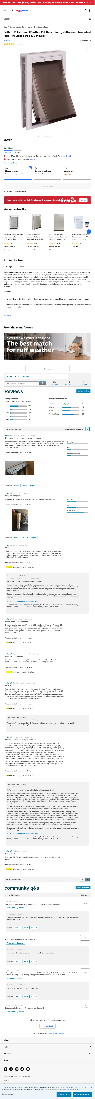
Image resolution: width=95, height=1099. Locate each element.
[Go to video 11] (56, 136)
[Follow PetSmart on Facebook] (5, 1075)
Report (33, 485)
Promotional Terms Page (56, 1033)
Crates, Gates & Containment (21, 27)
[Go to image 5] (45, 136)
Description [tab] (10, 267)
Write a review (84, 391)
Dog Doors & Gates (41, 27)
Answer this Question (15, 908)
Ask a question (83, 887)
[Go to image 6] (47, 136)
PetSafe (7, 40)
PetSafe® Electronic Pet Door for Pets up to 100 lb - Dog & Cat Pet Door (81, 237)
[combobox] (47, 19)
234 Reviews (25, 377)
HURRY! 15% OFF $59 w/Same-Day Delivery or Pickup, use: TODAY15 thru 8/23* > (47, 2)
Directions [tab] (22, 267)
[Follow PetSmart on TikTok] (22, 1075)
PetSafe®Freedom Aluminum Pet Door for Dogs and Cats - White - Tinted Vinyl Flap (35, 237)
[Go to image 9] (53, 136)
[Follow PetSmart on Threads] (17, 1075)
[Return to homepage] (22, 10)
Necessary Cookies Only (81, 1094)
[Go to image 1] (38, 136)
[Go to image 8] (51, 136)
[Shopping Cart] (90, 10)
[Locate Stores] (85, 10)
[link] (10, 376)
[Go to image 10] (54, 136)
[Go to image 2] (40, 136)
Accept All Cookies (62, 1094)
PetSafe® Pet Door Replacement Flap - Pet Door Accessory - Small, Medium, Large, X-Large (58, 237)
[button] (87, 879)
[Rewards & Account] (12, 10)
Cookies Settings (7, 1094)
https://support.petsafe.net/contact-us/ (22, 601)
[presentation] (20, 468)
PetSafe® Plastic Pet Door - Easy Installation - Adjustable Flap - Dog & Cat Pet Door (13, 237)
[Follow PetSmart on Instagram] (11, 1075)
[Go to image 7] (49, 136)
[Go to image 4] (43, 136)
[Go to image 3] (41, 136)
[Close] (89, 1087)
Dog (5, 27)
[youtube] (28, 1075)
